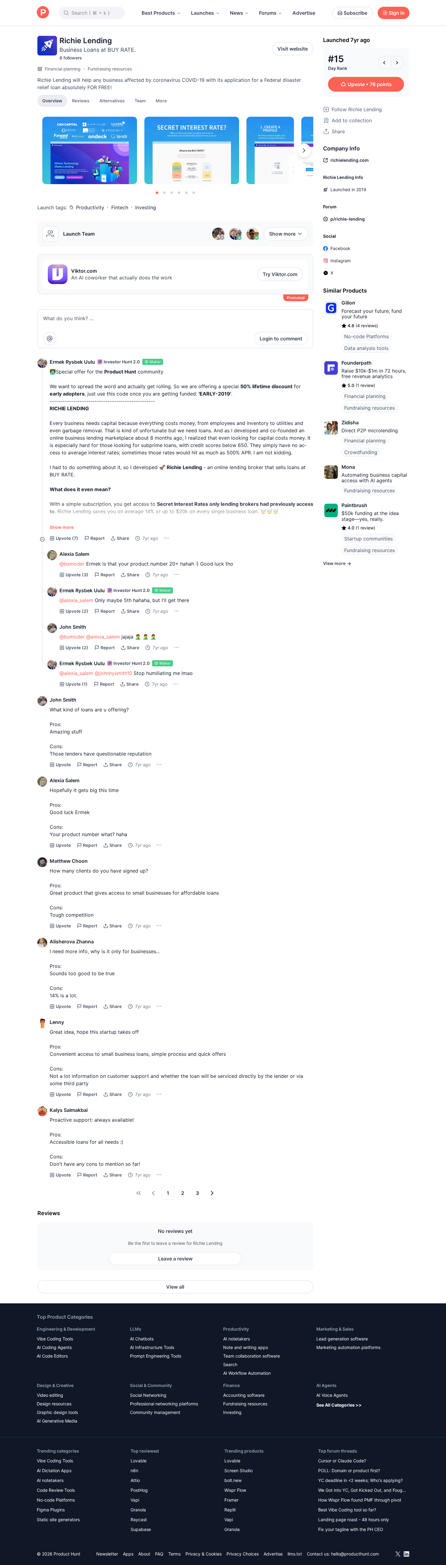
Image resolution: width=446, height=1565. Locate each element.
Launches (202, 13)
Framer (231, 1499)
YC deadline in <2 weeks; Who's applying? (360, 1480)
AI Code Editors (52, 1355)
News (236, 13)
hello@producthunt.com (355, 1553)
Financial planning (63, 68)
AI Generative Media (57, 1420)
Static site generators (58, 1519)
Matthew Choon (69, 861)
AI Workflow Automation (247, 1373)
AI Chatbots (142, 1338)
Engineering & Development (66, 1329)
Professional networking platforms (164, 1403)
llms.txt (295, 1553)
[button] (161, 100)
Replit (230, 1509)
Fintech (119, 207)
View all (175, 1287)
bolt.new (233, 1480)
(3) (77, 574)
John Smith (72, 627)
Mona (348, 467)
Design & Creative (55, 1385)
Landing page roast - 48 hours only (353, 1519)
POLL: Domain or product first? (349, 1470)
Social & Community (151, 1385)
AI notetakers (236, 1338)
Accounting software (244, 1395)
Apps (128, 1553)
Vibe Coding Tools (55, 1338)
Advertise (303, 13)
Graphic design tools (57, 1412)
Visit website (292, 49)
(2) (77, 611)
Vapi (135, 1499)
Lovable (139, 1460)
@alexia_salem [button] (76, 600)
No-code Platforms (366, 336)
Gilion (348, 303)
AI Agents (326, 1385)
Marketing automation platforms (348, 1347)
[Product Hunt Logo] (43, 12)
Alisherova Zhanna (72, 941)
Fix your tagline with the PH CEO (350, 1529)
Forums (267, 13)
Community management (155, 1412)
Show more (282, 234)
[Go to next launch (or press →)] (397, 62)
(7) (67, 538)
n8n (134, 1470)
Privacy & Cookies (203, 1553)
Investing (145, 207)
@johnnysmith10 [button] (113, 673)
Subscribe (355, 13)
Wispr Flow (235, 1490)
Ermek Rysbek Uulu (72, 362)
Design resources (54, 1403)
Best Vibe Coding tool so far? (347, 1509)
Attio (135, 1480)
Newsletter (107, 1553)
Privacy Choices (243, 1553)
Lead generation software (342, 1338)
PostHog (139, 1490)
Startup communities (368, 539)
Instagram (340, 260)
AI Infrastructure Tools (152, 1347)
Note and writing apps (245, 1347)
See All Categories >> (339, 1405)
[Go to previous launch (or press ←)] (384, 62)
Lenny (57, 1022)
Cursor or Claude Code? (342, 1460)
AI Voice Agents (332, 1395)
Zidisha (350, 422)
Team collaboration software (251, 1355)
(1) (77, 684)
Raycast (139, 1519)
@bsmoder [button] (72, 564)
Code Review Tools (56, 1490)
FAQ (159, 1553)
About (144, 1553)
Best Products (158, 13)
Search (230, 1364)
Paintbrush (354, 505)
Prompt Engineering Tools (155, 1355)
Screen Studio (238, 1470)
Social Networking (148, 1395)
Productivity (90, 207)
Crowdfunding (360, 452)
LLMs (135, 1329)
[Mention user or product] (49, 338)
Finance (231, 1385)
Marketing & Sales (335, 1329)
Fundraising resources (110, 68)
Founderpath (356, 363)
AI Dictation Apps (54, 1470)
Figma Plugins (51, 1509)
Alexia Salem (74, 554)
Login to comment (281, 338)
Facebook (340, 248)
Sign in (397, 13)
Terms (174, 1553)
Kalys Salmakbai (69, 1110)
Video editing (50, 1395)
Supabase (141, 1529)
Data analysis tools (366, 348)
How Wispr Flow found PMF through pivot (359, 1499)
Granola (138, 1509)
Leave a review (175, 1259)
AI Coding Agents (54, 1347)
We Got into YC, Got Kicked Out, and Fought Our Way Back (362, 1490)
